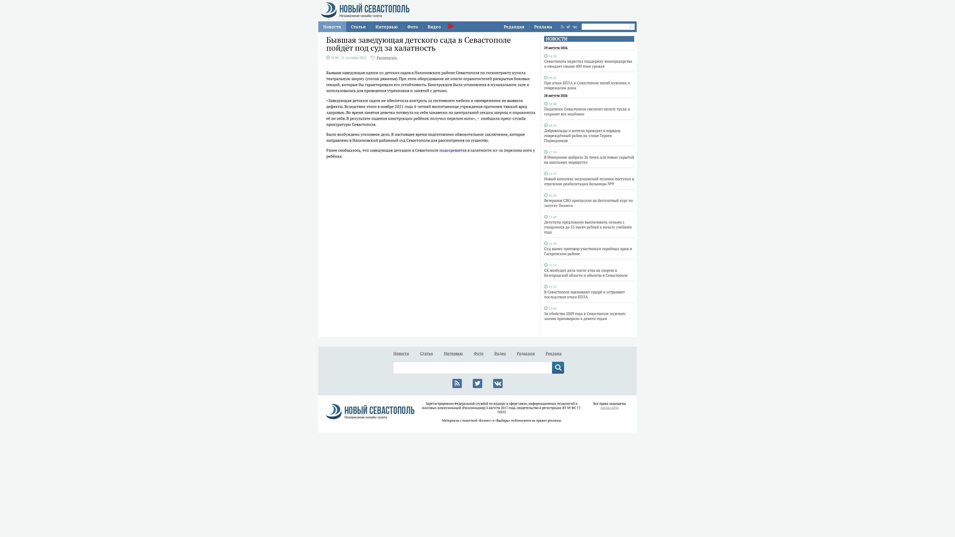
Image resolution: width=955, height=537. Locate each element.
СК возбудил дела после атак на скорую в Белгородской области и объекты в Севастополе (586, 273)
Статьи (358, 27)
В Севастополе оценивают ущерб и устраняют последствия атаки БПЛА (584, 294)
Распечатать (387, 57)
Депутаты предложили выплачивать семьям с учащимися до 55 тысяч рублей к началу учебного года (588, 227)
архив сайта (610, 408)
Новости (332, 27)
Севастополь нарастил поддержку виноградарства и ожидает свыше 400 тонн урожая (588, 64)
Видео (434, 27)
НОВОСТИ (556, 39)
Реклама (543, 27)
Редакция (514, 27)
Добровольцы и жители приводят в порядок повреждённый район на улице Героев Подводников (582, 135)
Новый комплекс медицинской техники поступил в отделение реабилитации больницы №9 (589, 181)
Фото (412, 27)
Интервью (387, 27)
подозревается (453, 150)
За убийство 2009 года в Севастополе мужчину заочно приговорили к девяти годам (585, 316)
